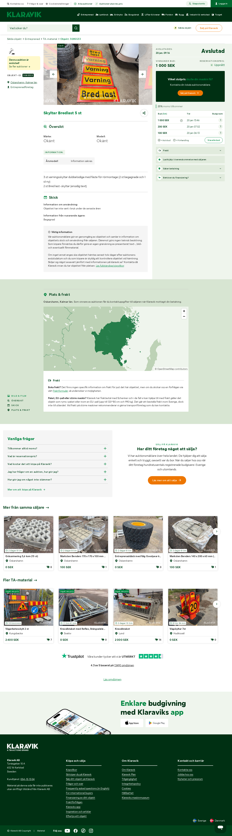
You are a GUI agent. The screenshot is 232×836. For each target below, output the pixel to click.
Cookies (126, 788)
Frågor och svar (74, 783)
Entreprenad (32, 38)
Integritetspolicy (131, 783)
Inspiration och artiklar (78, 811)
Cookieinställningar (59, 4)
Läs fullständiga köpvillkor (110, 265)
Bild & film (18, 396)
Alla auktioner (85, 4)
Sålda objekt (184, 28)
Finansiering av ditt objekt (80, 797)
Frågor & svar (36, 4)
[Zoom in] (184, 311)
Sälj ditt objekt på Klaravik (80, 779)
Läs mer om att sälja (164, 480)
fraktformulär (60, 390)
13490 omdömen (124, 665)
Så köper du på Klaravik (79, 774)
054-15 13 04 (27, 779)
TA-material (50, 38)
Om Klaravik (128, 769)
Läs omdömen (112, 679)
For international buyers (79, 792)
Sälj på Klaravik (188, 93)
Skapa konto (198, 3)
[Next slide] (142, 74)
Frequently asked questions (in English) (87, 788)
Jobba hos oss (185, 774)
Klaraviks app (73, 806)
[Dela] (144, 113)
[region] (116, 339)
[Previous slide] (53, 74)
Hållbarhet (128, 792)
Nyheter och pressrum (190, 779)
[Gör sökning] (76, 28)
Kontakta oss (17, 4)
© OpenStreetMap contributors (171, 369)
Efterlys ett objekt (76, 816)
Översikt (17, 400)
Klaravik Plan (129, 774)
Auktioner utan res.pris (111, 4)
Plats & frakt (20, 410)
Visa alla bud (214, 140)
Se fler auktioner (18, 66)
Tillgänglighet (129, 779)
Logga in (223, 3)
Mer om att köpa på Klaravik (25, 489)
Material (41, 830)
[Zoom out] (184, 316)
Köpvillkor (71, 769)
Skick (15, 405)
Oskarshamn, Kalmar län (24, 82)
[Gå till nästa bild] (216, 531)
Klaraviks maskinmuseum (135, 797)
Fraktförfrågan (74, 802)
